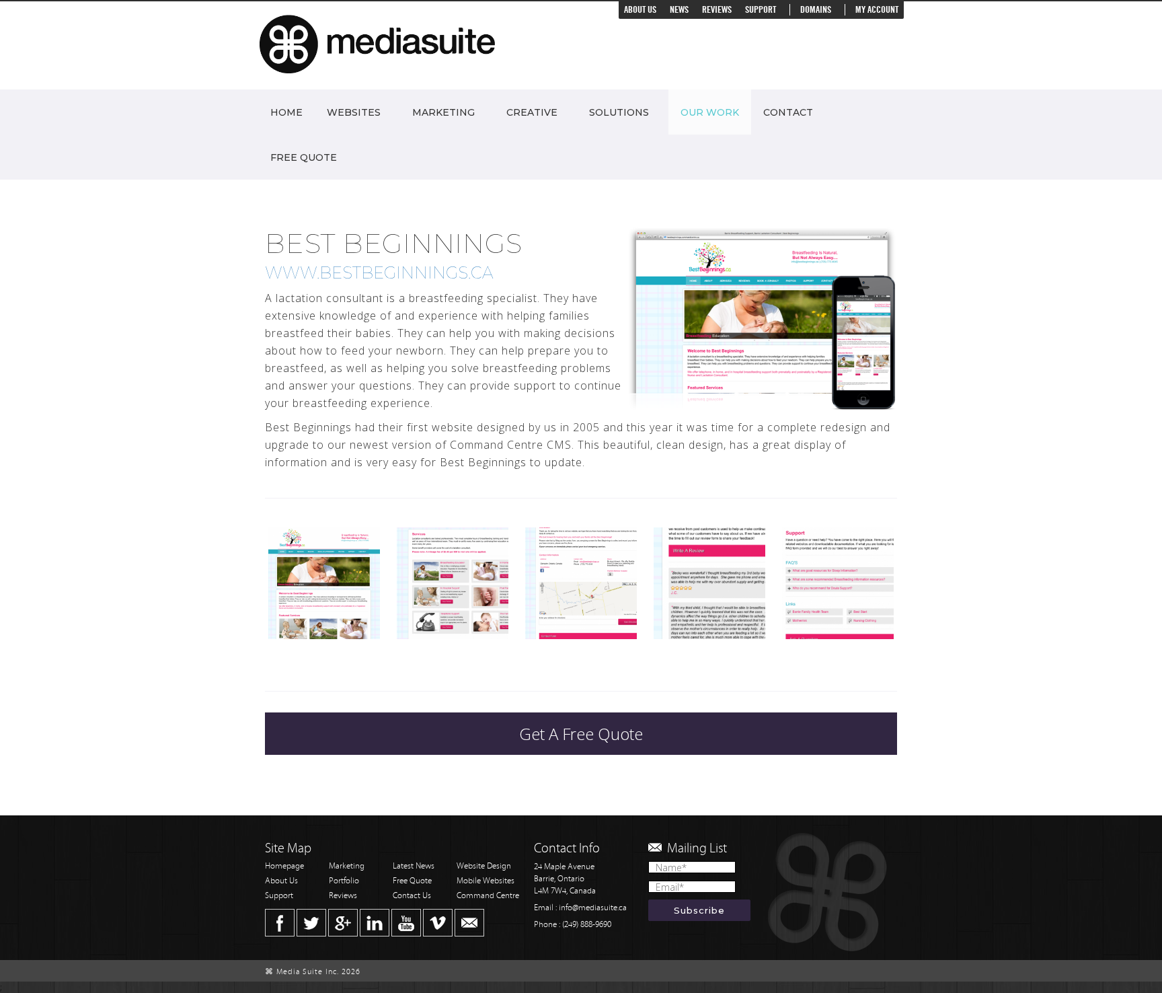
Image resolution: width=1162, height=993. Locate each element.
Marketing (443, 112)
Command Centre (488, 896)
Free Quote (303, 157)
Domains (815, 9)
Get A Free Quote (581, 734)
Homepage (284, 866)
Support (760, 9)
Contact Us (412, 896)
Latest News (413, 866)
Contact (788, 112)
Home (286, 112)
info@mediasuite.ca (593, 908)
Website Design (484, 866)
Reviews (717, 9)
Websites (354, 112)
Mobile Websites (485, 881)
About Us (640, 9)
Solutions (619, 112)
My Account (876, 9)
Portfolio (344, 881)
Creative (531, 112)
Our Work (710, 112)
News (679, 9)
